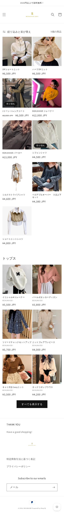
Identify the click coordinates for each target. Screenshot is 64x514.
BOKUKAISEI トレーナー (43, 111)
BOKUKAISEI (28, 508)
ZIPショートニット (11, 69)
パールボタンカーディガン (44, 297)
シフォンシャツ (39, 152)
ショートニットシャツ (12, 239)
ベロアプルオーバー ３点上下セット (46, 196)
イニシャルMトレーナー (13, 297)
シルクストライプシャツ (13, 194)
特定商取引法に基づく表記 (22, 459)
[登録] (53, 487)
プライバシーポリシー (19, 466)
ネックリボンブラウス (42, 387)
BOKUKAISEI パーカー (12, 153)
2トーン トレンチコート (13, 111)
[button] (4, 14)
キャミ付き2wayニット (13, 387)
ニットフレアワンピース (43, 342)
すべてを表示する (32, 404)
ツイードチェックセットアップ (16, 342)
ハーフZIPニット (40, 69)
